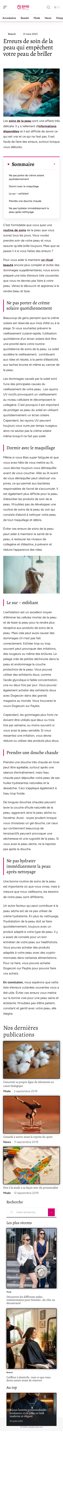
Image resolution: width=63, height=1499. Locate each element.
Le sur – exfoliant (19, 193)
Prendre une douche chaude (25, 201)
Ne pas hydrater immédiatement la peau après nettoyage (29, 210)
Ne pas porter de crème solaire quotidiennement (26, 177)
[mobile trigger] (6, 7)
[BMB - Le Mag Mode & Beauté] (23, 7)
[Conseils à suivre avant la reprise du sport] (31, 1114)
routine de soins (14, 230)
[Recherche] (48, 7)
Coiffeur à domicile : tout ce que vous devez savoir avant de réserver (28, 1378)
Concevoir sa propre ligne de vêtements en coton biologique (28, 1084)
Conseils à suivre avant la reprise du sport (27, 1137)
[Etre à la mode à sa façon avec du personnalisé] (31, 1165)
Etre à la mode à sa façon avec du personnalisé (31, 1188)
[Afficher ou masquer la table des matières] (44, 164)
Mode (7, 1091)
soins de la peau (20, 121)
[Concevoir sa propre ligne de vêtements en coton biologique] (31, 1059)
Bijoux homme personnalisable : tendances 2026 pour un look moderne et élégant (29, 1413)
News (7, 1142)
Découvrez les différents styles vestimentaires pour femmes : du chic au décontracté (30, 1300)
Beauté (9, 1372)
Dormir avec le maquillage (24, 186)
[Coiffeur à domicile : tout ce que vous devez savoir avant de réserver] (31, 1339)
